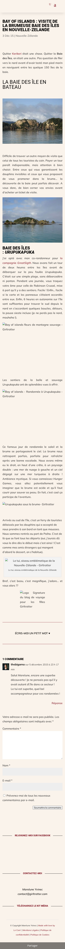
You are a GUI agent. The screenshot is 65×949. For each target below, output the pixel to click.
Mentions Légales (31, 930)
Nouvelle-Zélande (27, 35)
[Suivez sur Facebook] (16, 4)
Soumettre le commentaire (47, 807)
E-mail (7, 780)
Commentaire (11, 728)
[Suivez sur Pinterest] (11, 4)
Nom (6, 765)
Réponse (57, 703)
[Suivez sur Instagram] (5, 4)
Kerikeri (17, 53)
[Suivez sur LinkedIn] (21, 4)
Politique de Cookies (39, 934)
